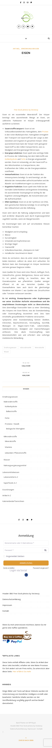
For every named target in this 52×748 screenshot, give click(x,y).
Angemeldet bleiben (15, 556)
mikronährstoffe (25, 348)
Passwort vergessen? (41, 568)
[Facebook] (26, 575)
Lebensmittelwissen (10, 472)
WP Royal (32, 723)
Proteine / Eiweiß (12, 424)
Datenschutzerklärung (11, 599)
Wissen (6, 352)
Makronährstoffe (11, 401)
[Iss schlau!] (26, 16)
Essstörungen (8, 489)
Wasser (7, 459)
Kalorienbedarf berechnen (13, 501)
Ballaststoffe (11, 411)
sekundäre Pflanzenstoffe (15, 453)
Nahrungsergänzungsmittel (15, 465)
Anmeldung (26, 563)
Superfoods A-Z (10, 483)
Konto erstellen (9, 568)
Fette (23, 159)
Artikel (16, 49)
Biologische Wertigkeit (15, 428)
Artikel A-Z (6, 495)
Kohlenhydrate (11, 159)
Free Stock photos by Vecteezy (26, 110)
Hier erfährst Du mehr (22, 671)
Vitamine (8, 447)
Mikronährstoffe (10, 436)
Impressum (7, 605)
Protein (45, 131)
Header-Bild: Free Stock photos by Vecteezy (21, 593)
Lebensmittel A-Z (11, 477)
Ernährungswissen (30, 49)
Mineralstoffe (39, 348)
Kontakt (5, 611)
